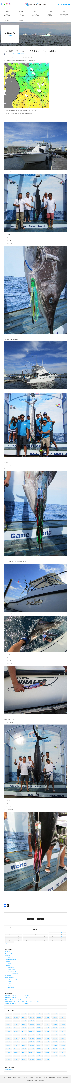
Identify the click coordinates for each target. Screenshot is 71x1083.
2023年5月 (39, 1027)
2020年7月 (55, 1041)
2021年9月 (8, 1038)
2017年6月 (32, 1059)
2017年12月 (47, 1055)
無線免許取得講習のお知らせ (12, 959)
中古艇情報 (49, 15)
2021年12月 (47, 1034)
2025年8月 (39, 1017)
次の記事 (40, 919)
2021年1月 (8, 1041)
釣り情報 (21, 10)
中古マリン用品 (64, 15)
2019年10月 (62, 1045)
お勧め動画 (8, 975)
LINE (4, 4)
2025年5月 (62, 1017)
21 (44, 938)
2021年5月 (39, 1038)
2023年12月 (47, 1024)
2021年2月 (62, 1038)
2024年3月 (24, 1024)
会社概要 (21, 19)
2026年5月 (32, 1013)
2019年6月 (32, 1048)
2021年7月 (24, 1038)
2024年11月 (39, 1020)
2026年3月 (47, 1013)
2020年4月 (16, 1045)
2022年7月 (55, 1031)
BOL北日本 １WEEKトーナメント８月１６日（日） (17, 995)
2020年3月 (24, 1045)
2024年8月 (55, 1020)
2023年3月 (55, 1027)
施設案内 (35, 10)
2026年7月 (16, 1013)
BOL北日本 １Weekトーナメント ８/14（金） (18, 1003)
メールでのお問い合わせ (58, 4)
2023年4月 (47, 1027)
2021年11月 (54, 1034)
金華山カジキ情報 (16, 53)
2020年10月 (31, 1041)
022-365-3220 (66, 4)
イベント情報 (21, 15)
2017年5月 (39, 1059)
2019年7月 (24, 1048)
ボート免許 (49, 10)
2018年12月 (16, 1052)
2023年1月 (8, 1031)
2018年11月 (24, 1052)
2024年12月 (31, 1020)
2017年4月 (47, 1059)
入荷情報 (10, 983)
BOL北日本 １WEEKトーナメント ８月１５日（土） (18, 997)
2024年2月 (32, 1024)
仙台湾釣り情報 (11, 967)
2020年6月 (62, 1041)
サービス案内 (7, 15)
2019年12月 (47, 1045)
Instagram (9, 4)
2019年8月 (16, 1048)
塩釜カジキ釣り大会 (12, 971)
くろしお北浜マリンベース (35, 4)
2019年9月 (8, 1048)
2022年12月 (16, 1031)
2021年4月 (47, 1038)
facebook (1, 4)
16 (61, 936)
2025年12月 (8, 1017)
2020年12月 (16, 1041)
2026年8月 (8, 1013)
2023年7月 (24, 1027)
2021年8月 (16, 1038)
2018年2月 (32, 1055)
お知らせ (8, 951)
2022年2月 (32, 1034)
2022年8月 (47, 1031)
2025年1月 (24, 1020)
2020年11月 (24, 1041)
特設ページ (10, 957)
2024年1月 (39, 1024)
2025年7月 (47, 1017)
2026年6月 (24, 1013)
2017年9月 (8, 1059)
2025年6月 (55, 1017)
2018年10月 (31, 1052)
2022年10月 (31, 1031)
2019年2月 (62, 1048)
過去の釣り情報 (9, 1069)
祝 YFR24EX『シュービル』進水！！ (15, 999)
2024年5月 (16, 1024)
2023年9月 (8, 1027)
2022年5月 (8, 1034)
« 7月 (6, 943)
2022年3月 (24, 1034)
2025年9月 (32, 1017)
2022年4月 (16, 1034)
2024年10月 (47, 1020)
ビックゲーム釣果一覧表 (13, 973)
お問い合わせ (37, 1078)
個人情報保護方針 (44, 1078)
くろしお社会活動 (10, 987)
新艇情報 (10, 963)
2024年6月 (8, 1024)
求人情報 (7, 19)
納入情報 (10, 985)
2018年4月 (16, 1055)
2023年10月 (62, 1024)
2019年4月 (47, 1048)
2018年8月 (47, 1052)
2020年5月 (8, 1045)
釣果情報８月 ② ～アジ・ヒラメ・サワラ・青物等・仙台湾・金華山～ (23, 1001)
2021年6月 (32, 1038)
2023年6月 (32, 1027)
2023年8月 (16, 1027)
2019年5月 (39, 1048)
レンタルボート (64, 10)
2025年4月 (8, 1020)
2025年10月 (24, 1017)
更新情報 (8, 955)
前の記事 (30, 919)
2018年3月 (24, 1055)
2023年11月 (54, 1024)
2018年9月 (39, 1052)
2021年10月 (62, 1034)
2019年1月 (8, 1052)
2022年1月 (39, 1034)
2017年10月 (62, 1055)
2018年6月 (62, 1052)
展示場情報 (10, 981)
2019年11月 (54, 1045)
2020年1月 (39, 1045)
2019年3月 (55, 1048)
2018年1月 (39, 1055)
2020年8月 (47, 1041)
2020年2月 (32, 1045)
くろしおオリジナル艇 (12, 979)
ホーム (5, 1077)
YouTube (7, 4)
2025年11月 (16, 1017)
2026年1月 (62, 1013)
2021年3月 (55, 1038)
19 (26, 938)
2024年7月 (62, 1020)
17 (9, 938)
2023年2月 (62, 1027)
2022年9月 (39, 1031)
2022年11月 (24, 1031)
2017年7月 (24, 1059)
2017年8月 (16, 1059)
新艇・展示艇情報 (35, 15)
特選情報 (7, 10)
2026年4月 (39, 1013)
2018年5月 (8, 1055)
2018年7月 (55, 1052)
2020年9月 (39, 1041)
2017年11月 (54, 1055)
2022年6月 (62, 1031)
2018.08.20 (7, 53)
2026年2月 (55, 1013)
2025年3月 (16, 1020)
